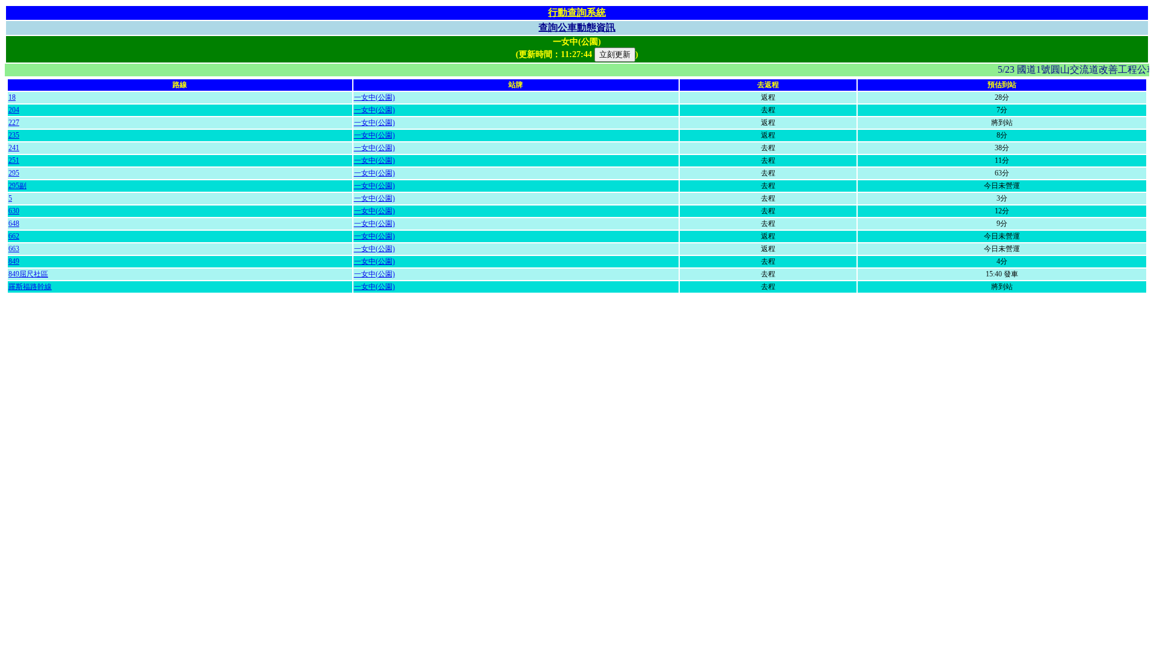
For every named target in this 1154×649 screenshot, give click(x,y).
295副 (17, 185)
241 (13, 148)
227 (13, 122)
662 (13, 236)
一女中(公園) (374, 97)
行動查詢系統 (577, 12)
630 (13, 211)
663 (13, 249)
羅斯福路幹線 (30, 286)
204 (13, 110)
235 (13, 135)
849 (13, 261)
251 (13, 160)
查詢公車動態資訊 (577, 27)
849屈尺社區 (28, 274)
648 (13, 223)
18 (12, 97)
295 (13, 173)
